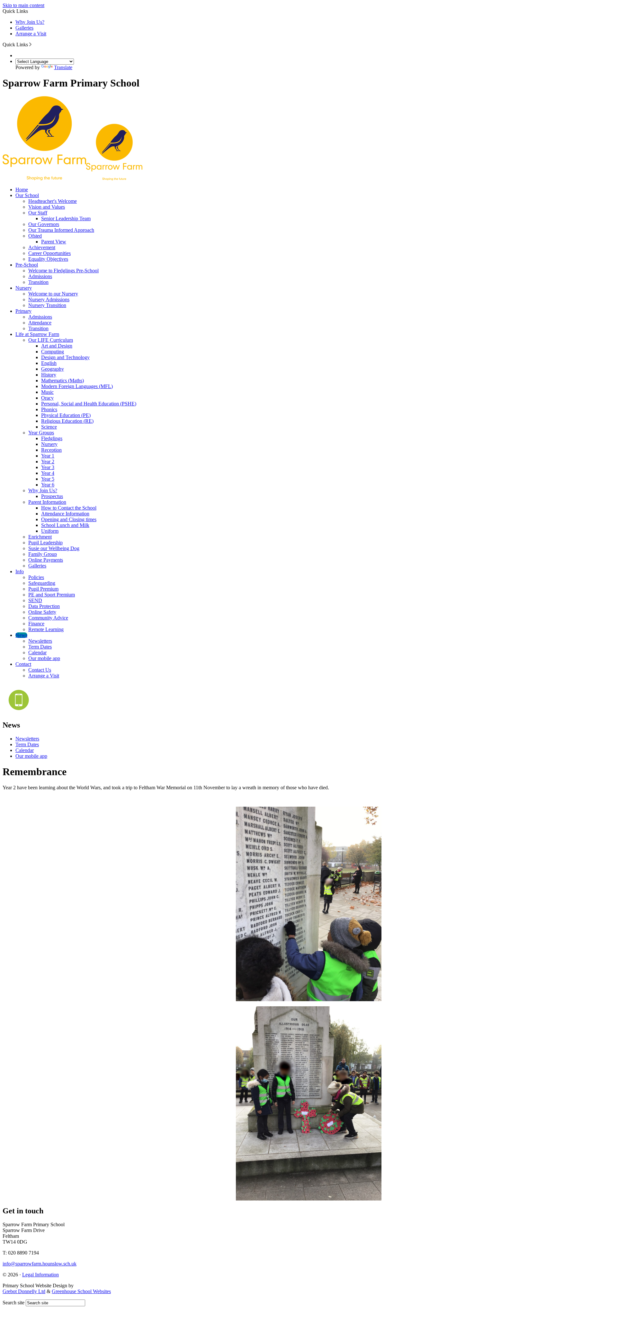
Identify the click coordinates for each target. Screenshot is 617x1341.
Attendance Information (65, 513)
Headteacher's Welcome (52, 201)
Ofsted (35, 236)
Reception (51, 450)
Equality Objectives (48, 259)
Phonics (49, 409)
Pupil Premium (43, 589)
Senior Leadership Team (66, 218)
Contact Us (39, 670)
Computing (52, 351)
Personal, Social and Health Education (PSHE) (88, 403)
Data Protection (44, 606)
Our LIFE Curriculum (50, 340)
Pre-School (26, 264)
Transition (38, 282)
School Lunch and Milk (65, 525)
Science (49, 427)
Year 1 (47, 455)
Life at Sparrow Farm (37, 334)
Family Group (42, 554)
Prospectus (52, 496)
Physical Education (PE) (66, 415)
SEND (35, 600)
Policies (36, 577)
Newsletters (40, 641)
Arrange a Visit (30, 33)
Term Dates (40, 646)
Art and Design (56, 346)
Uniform (49, 531)
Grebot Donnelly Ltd (24, 1291)
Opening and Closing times (68, 519)
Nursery (23, 288)
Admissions (40, 276)
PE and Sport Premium (51, 594)
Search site (13, 1302)
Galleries (24, 28)
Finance (36, 623)
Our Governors (43, 224)
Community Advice (48, 618)
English (49, 363)
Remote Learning (46, 629)
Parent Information (47, 502)
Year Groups (41, 432)
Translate (63, 67)
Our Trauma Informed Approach (61, 230)
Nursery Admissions (48, 299)
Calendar (37, 652)
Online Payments (45, 560)
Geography (52, 369)
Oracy (47, 398)
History (48, 374)
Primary (23, 311)
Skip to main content (23, 5)
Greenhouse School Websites (81, 1291)
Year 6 (47, 484)
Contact (23, 664)
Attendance (39, 322)
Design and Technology (65, 357)
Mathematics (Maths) (62, 380)
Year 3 (47, 467)
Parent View (53, 241)
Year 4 (47, 473)
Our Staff (37, 212)
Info (19, 571)
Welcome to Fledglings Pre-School (63, 270)
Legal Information (40, 1274)
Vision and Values (46, 207)
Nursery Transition (47, 305)
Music (47, 392)
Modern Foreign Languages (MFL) (77, 386)
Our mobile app (44, 658)
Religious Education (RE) (67, 421)
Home (21, 189)
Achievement (41, 247)
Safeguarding (41, 583)
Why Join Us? (29, 22)
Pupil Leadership (45, 542)
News (21, 635)
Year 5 (47, 479)
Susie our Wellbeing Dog (53, 548)
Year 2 (47, 461)
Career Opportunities (49, 253)
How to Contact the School (68, 508)
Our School (27, 195)
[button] (30, 44)
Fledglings (51, 438)
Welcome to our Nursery (53, 293)
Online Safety (42, 612)
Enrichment (40, 536)
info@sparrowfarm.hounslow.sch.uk (39, 1263)
